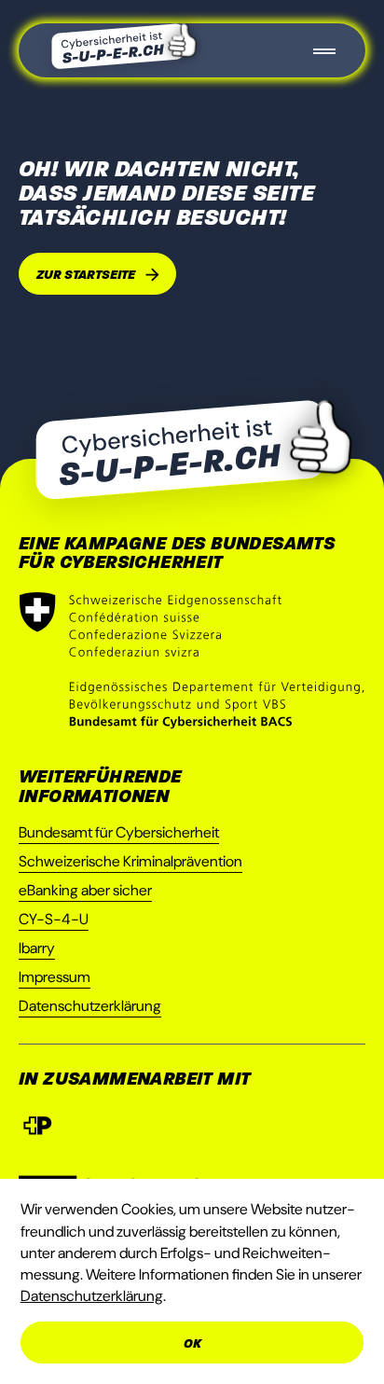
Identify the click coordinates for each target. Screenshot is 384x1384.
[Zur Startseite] (124, 46)
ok (192, 1343)
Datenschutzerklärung (90, 1006)
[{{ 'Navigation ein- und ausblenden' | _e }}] (324, 50)
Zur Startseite (85, 275)
